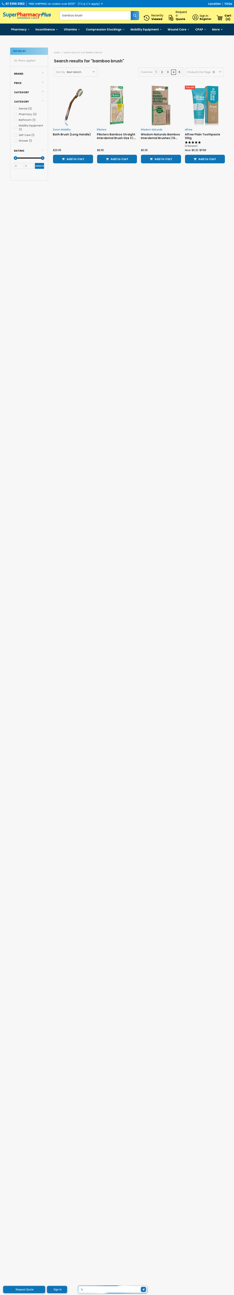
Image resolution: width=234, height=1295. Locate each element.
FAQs (228, 4)
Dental (25, 108)
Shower (25, 141)
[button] (29, 74)
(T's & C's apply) (89, 4)
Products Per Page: (199, 72)
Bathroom (27, 120)
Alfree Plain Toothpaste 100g (202, 136)
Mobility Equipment (145, 29)
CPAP (199, 29)
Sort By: (60, 72)
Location (215, 4)
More (216, 29)
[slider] (15, 158)
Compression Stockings (104, 29)
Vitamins (70, 29)
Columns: (147, 72)
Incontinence (45, 29)
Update (39, 165)
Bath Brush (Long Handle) (72, 134)
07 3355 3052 (14, 4)
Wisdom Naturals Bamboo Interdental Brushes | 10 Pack (160, 137)
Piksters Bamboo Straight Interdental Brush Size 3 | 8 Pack (116, 137)
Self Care (27, 135)
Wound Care (177, 29)
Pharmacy (19, 29)
